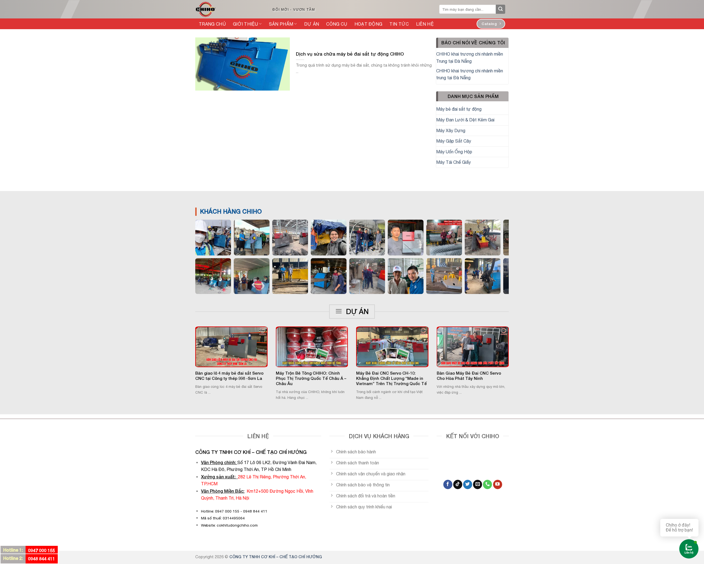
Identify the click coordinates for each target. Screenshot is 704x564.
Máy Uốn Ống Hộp (454, 151)
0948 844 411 (41, 558)
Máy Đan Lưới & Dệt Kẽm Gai (465, 119)
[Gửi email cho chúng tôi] (477, 484)
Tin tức (399, 23)
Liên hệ (425, 23)
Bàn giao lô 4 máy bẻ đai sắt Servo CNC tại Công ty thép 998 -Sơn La (229, 376)
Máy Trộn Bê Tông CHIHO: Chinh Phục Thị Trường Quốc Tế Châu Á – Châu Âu (311, 378)
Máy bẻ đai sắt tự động (459, 109)
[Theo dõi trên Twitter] (467, 484)
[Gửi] (500, 9)
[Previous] (188, 350)
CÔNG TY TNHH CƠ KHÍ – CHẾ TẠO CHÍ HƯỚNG (275, 556)
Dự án (311, 23)
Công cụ (336, 23)
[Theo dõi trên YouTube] (497, 484)
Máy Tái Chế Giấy (453, 162)
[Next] (516, 350)
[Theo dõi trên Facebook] (447, 484)
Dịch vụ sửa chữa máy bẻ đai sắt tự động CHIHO (350, 54)
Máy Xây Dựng (450, 130)
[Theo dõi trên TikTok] (457, 484)
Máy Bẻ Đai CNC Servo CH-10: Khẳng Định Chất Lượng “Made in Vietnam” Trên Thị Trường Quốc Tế (391, 378)
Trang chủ (212, 23)
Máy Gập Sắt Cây (453, 140)
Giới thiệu (245, 23)
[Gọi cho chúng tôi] (487, 484)
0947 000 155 (41, 550)
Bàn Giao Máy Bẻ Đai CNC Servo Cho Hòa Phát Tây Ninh (469, 376)
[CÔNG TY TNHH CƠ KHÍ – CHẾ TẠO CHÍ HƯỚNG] (228, 9)
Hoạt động (368, 23)
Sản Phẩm (281, 23)
